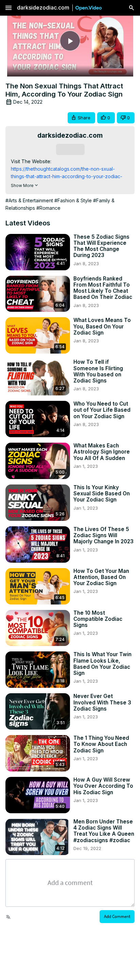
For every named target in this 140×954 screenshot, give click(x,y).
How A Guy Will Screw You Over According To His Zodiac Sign (103, 786)
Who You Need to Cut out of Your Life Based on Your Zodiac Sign (101, 410)
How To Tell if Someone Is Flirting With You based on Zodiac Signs (98, 371)
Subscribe (70, 149)
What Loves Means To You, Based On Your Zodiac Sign (102, 326)
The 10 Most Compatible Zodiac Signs (97, 619)
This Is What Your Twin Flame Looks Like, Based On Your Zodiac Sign (102, 663)
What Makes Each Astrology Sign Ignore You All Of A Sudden (101, 452)
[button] (81, 117)
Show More (22, 185)
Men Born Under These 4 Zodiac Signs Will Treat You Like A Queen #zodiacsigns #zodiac (103, 831)
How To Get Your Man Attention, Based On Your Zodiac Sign (101, 577)
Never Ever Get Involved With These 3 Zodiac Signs (102, 702)
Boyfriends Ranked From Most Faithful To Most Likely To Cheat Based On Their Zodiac (102, 288)
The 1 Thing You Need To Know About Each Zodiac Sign (101, 744)
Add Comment (117, 916)
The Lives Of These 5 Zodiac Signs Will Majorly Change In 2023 (103, 535)
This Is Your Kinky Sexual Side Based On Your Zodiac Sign (101, 493)
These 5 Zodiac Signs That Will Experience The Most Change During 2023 (101, 246)
